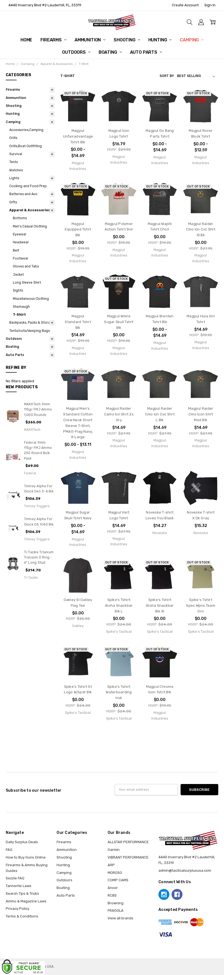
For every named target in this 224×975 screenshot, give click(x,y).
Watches (16, 170)
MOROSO (115, 873)
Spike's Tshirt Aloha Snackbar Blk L (119, 605)
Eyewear (19, 234)
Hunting (158, 39)
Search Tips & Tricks (22, 893)
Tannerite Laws (18, 886)
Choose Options (119, 111)
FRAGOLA (115, 910)
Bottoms (20, 218)
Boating (108, 52)
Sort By (167, 76)
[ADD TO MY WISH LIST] (86, 114)
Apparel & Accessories (29, 210)
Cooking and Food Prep (28, 186)
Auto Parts (144, 52)
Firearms (51, 39)
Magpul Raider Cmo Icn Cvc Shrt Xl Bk (201, 229)
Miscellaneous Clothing (31, 299)
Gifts (13, 202)
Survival (15, 154)
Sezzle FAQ (15, 878)
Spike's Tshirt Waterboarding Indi (119, 692)
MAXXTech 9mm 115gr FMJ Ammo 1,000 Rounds (38, 409)
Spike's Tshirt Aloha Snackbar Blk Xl (160, 605)
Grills (13, 138)
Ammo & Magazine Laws (26, 901)
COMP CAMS (118, 880)
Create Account (185, 5)
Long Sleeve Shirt (27, 282)
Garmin (114, 850)
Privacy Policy (17, 908)
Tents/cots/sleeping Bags (29, 331)
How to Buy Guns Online (26, 857)
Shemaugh (21, 307)
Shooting (125, 39)
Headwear (21, 242)
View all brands (120, 918)
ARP (111, 865)
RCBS (112, 895)
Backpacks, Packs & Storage (31, 322)
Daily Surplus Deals (22, 842)
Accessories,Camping (26, 130)
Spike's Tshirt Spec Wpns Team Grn (200, 605)
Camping (190, 39)
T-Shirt (19, 315)
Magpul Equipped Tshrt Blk (78, 229)
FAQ (9, 850)
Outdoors (74, 52)
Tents (13, 162)
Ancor (113, 888)
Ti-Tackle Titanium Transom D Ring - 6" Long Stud (39, 557)
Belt (16, 250)
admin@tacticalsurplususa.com (184, 870)
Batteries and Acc (23, 194)
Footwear (20, 258)
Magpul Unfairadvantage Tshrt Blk (78, 136)
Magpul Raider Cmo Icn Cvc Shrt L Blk (160, 414)
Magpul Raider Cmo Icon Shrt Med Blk (200, 414)
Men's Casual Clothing (30, 226)
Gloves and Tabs (26, 266)
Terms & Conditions (22, 916)
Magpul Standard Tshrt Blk (78, 322)
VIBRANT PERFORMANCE (128, 857)
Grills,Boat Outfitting (25, 146)
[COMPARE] (86, 106)
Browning (115, 903)
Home (26, 39)
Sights (18, 290)
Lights (14, 178)
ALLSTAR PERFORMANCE (128, 842)
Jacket (18, 274)
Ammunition (88, 39)
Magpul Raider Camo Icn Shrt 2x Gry (119, 414)
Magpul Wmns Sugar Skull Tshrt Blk (118, 322)
